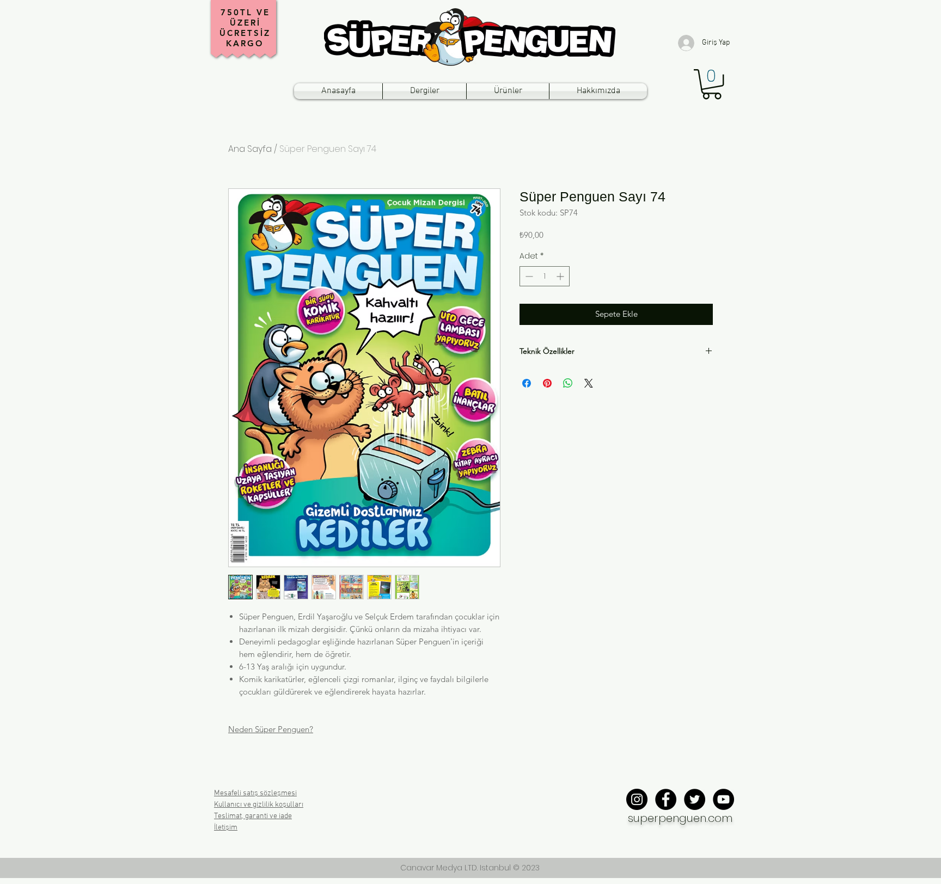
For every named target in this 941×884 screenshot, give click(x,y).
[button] (712, 84)
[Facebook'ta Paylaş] (526, 383)
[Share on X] (588, 383)
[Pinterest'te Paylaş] (547, 383)
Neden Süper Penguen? (270, 729)
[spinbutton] (544, 276)
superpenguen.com (680, 818)
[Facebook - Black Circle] (665, 799)
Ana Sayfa (250, 149)
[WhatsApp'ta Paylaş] (568, 383)
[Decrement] (528, 276)
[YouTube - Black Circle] (723, 799)
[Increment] (561, 276)
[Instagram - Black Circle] (636, 799)
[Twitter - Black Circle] (694, 799)
